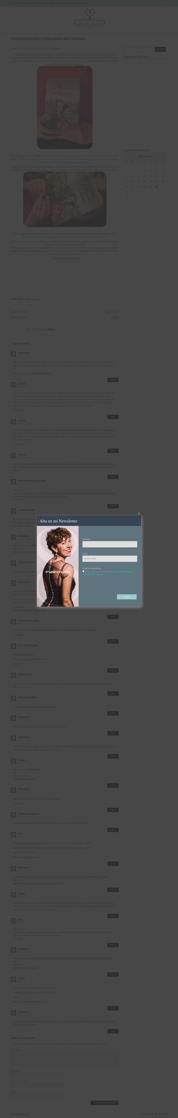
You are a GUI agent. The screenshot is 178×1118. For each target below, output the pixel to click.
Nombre (86, 539)
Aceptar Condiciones (92, 568)
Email (85, 553)
